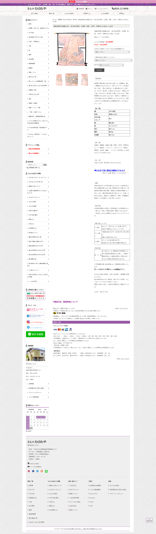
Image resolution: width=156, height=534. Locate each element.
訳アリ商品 (34, 13)
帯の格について (33, 232)
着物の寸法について (34, 186)
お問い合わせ (80, 318)
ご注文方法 (72, 485)
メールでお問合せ (36, 467)
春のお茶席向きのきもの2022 (37, 254)
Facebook (92, 498)
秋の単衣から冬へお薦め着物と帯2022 (37, 265)
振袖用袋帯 (32, 63)
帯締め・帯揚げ (33, 103)
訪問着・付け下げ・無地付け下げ (38, 28)
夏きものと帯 (32, 77)
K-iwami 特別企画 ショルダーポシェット (37, 135)
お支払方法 (72, 506)
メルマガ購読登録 (34, 397)
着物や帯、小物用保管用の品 (37, 116)
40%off (75, 19)
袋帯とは (31, 219)
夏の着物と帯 (32, 259)
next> (45, 409)
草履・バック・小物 (34, 107)
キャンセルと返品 (74, 502)
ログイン (89, 8)
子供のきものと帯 (34, 94)
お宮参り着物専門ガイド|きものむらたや (37, 192)
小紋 (30, 46)
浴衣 (30, 99)
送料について (73, 510)
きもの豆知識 (32, 206)
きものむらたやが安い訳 (36, 181)
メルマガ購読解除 (94, 489)
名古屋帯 (31, 59)
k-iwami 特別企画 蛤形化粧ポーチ (37, 129)
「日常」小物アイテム (35, 112)
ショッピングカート (102, 8)
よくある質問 (104, 13)
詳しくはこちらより (122, 308)
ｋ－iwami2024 (33, 281)
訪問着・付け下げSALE (64, 19)
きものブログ (93, 493)
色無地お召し (33, 498)
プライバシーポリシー (35, 392)
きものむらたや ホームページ (37, 177)
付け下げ (31, 489)
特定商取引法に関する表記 (36, 388)
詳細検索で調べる (34, 167)
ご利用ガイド (87, 13)
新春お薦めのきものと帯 (36, 246)
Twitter (91, 502)
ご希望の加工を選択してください (104, 57)
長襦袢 (30, 68)
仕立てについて (74, 489)
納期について (73, 493)
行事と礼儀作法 (33, 210)
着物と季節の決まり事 (35, 237)
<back (39, 409)
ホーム (54, 19)
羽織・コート (32, 72)
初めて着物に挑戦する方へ (36, 241)
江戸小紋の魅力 (33, 215)
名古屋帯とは (32, 228)
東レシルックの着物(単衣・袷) (37, 81)
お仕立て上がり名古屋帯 (36, 522)
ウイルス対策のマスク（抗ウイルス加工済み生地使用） (37, 122)
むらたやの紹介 (69, 13)
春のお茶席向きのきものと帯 (37, 250)
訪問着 (31, 485)
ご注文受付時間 (74, 498)
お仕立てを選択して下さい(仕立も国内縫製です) (109, 49)
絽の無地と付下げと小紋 (36, 37)
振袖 (30, 24)
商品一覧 (51, 13)
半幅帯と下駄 (32, 90)
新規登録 (81, 8)
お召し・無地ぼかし (34, 41)
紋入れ (96, 64)
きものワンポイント (34, 197)
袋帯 (30, 54)
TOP (149, 520)
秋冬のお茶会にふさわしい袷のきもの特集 (37, 276)
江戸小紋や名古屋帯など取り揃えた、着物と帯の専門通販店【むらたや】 (82, 528)
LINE (91, 506)
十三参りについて (34, 270)
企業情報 (31, 383)
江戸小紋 (31, 32)
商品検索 (30, 162)
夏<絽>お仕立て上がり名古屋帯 (38, 85)
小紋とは (31, 223)
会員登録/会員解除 (95, 485)
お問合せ (121, 13)
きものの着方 (32, 201)
